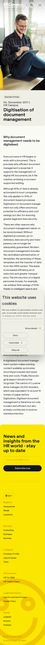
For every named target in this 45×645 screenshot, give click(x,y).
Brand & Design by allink (14, 640)
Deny (15, 335)
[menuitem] (8, 495)
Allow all (15, 349)
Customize (14, 342)
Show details (31, 328)
